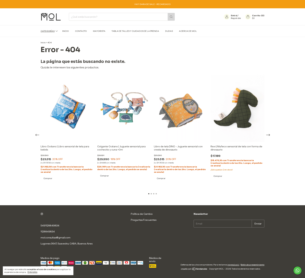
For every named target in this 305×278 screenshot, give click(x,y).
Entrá (234, 15)
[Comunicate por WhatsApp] (297, 270)
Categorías (48, 31)
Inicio (65, 31)
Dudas (169, 31)
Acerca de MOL (188, 31)
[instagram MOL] (42, 213)
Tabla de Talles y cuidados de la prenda (135, 31)
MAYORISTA (99, 31)
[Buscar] (171, 17)
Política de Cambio (142, 213)
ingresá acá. (233, 264)
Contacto (81, 31)
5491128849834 (50, 225)
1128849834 (48, 231)
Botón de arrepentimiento (252, 264)
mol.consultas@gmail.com (55, 237)
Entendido (32, 272)
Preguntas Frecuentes (143, 219)
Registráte (236, 18)
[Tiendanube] (194, 269)
